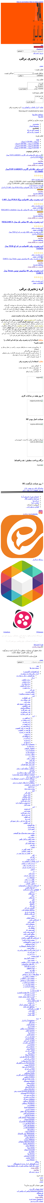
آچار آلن (27, 793)
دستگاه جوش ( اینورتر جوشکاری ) (23, 778)
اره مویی (27, 734)
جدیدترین (36, 128)
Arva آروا (31, 1032)
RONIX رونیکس (29, 1101)
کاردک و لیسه (30, 972)
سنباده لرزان (30, 750)
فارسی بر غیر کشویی (22, 728)
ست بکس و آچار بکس (27, 839)
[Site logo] (38, 43)
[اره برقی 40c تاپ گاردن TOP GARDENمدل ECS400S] (22, 157)
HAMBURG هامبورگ (27, 1121)
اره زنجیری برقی (37, 179)
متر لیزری (31, 952)
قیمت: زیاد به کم (33, 132)
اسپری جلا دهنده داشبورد (26, 992)
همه (37, 139)
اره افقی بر (26, 718)
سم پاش (32, 841)
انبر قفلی (27, 817)
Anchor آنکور (30, 1030)
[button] (36, 185)
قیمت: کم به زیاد (33, 130)
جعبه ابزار (31, 827)
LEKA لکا (31, 1129)
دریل (33, 678)
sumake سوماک (29, 1081)
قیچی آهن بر (26, 849)
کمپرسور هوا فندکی (28, 764)
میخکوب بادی (30, 936)
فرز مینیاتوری (25, 712)
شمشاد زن (31, 877)
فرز (33, 696)
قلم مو (32, 970)
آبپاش (33, 869)
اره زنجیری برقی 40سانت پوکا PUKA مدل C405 (22, 199)
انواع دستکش (30, 944)
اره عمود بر (26, 724)
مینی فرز (27, 702)
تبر (34, 831)
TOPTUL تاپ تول (28, 1067)
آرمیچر (32, 892)
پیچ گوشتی (31, 825)
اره (33, 716)
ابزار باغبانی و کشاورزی (30, 107)
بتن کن (32, 690)
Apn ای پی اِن (30, 1037)
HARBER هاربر (29, 1127)
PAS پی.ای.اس (29, 1059)
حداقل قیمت (38, 73)
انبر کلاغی (26, 823)
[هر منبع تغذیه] (39, 96)
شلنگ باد (32, 928)
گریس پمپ (31, 859)
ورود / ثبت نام (34, 1172)
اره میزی (27, 740)
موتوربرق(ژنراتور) (28, 940)
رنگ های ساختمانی (28, 964)
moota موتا (31, 1148)
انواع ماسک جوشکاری (27, 946)
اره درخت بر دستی (28, 863)
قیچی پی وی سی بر (23, 853)
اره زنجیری (26, 722)
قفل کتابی (31, 1015)
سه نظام (31, 894)
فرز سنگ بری (25, 700)
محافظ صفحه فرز (28, 910)
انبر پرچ (27, 819)
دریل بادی (31, 926)
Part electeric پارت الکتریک (25, 1063)
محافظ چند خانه (29, 1007)
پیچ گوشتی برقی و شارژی (25, 676)
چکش (32, 835)
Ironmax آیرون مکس (27, 1028)
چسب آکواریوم (29, 958)
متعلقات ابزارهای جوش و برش (24, 783)
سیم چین (27, 811)
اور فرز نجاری (25, 714)
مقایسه (36, 1170)
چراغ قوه (31, 787)
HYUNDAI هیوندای (28, 1093)
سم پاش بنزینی (29, 875)
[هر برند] (35, 83)
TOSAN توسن (29, 1065)
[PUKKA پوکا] (35, 87)
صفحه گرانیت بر (29, 986)
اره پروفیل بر (25, 720)
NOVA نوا (31, 1154)
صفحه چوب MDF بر (27, 978)
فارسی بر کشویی (24, 730)
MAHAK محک (29, 1135)
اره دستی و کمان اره (23, 803)
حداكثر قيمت (9, 73)
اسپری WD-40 (29, 966)
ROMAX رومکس (28, 1103)
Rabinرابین (31, 1105)
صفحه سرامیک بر (28, 982)
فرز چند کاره (25, 710)
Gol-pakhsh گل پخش (27, 1111)
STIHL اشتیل (30, 1039)
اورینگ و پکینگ (29, 914)
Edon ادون (31, 1045)
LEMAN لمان (30, 1131)
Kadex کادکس (30, 1115)
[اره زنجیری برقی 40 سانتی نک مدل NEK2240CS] (22, 210)
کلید (33, 900)
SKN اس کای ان (29, 1043)
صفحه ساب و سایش (27, 980)
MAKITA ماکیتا (29, 1143)
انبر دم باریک (26, 815)
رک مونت (31, 1003)
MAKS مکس (30, 1137)
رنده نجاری (31, 746)
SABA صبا (31, 1085)
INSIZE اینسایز (29, 1119)
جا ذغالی (32, 898)
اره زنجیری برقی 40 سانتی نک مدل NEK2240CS (22, 222)
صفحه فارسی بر (29, 984)
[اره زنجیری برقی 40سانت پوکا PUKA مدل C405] (22, 187)
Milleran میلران (29, 1139)
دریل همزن (26, 688)
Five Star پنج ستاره (28, 1061)
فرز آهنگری (26, 698)
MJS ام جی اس (29, 1041)
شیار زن (32, 756)
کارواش (32, 760)
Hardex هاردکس (29, 1125)
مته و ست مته (29, 789)
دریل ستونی (26, 682)
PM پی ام (31, 1053)
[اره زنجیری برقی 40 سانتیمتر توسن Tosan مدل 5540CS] (23, 259)
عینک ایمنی (31, 948)
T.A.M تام (31, 1071)
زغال (33, 896)
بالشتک (32, 904)
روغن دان (31, 837)
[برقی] (39, 98)
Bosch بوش (30, 1049)
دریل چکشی (26, 680)
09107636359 (38, 47)
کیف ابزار (31, 829)
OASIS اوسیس (29, 1156)
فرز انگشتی (26, 706)
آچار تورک (26, 795)
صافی (20, 75)
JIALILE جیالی (29, 1089)
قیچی (33, 847)
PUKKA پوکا (30, 1055)
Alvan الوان (30, 1024)
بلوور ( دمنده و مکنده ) (27, 694)
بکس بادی (31, 922)
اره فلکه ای (26, 736)
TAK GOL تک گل (28, 1079)
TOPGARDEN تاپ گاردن (25, 1075)
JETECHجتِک (30, 1087)
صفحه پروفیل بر (29, 976)
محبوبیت (36, 124)
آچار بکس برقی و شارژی (26, 772)
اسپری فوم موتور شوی (26, 996)
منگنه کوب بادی (29, 934)
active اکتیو (31, 1034)
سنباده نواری (30, 752)
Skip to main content (36, 2)
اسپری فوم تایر (29, 994)
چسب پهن (31, 960)
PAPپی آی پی (30, 1051)
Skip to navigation (23, 2)
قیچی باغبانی (25, 851)
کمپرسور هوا (30, 762)
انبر (33, 807)
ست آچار (27, 805)
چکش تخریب (30, 692)
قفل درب (31, 1013)
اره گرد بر (26, 738)
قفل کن (32, 902)
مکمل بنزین (30, 998)
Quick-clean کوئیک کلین (26, 1117)
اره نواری (27, 742)
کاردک (32, 857)
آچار (33, 791)
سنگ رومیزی (30, 754)
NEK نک (32, 1152)
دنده (33, 916)
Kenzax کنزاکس (29, 1113)
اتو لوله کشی (30, 887)
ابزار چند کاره (25, 801)
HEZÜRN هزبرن (29, 1123)
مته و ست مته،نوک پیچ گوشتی (24, 833)
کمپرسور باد (30, 930)
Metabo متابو (30, 1145)
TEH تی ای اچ (30, 1069)
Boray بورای (30, 1047)
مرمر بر (32, 766)
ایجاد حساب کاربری (36, 1189)
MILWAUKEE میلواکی (26, 1141)
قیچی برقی (31, 758)
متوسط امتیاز (34, 126)
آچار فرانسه (26, 799)
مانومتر (32, 770)
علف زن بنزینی (29, 881)
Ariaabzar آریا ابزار (28, 1020)
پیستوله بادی (30, 924)
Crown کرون (30, 1109)
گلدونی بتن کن (29, 908)
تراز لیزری (31, 954)
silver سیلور (30, 1083)
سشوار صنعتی (29, 748)
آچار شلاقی (26, 797)
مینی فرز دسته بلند (23, 704)
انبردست (27, 809)
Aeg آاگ (32, 1022)
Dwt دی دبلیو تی (29, 1097)
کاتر (33, 855)
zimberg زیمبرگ (29, 1099)
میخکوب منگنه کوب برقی (25, 768)
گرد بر (32, 988)
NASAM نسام (29, 1150)
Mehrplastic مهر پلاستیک (26, 1133)
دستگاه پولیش (25, 708)
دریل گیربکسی (25, 686)
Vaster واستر (30, 1158)
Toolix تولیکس (29, 1073)
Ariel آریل (31, 1026)
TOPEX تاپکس (29, 1077)
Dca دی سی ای (29, 1095)
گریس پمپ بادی (29, 932)
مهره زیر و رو (30, 912)
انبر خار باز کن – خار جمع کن (20, 821)
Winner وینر (30, 1160)
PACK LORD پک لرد (27, 1057)
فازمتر (32, 845)
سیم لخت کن (30, 843)
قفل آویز (32, 1011)
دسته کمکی (30, 918)
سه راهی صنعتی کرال (27, 1005)
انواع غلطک (31, 968)
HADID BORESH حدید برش (24, 1091)
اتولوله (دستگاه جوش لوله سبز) (23, 774)
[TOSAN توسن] (35, 89)
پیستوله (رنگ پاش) (28, 744)
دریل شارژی (26, 684)
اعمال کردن (22, 89)
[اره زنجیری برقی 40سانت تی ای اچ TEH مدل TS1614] (22, 234)
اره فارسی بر (25, 726)
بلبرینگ (32, 906)
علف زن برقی (30, 879)
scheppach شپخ (29, 1107)
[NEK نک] (35, 85)
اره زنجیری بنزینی (28, 867)
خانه (41, 107)
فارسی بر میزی (24, 732)
